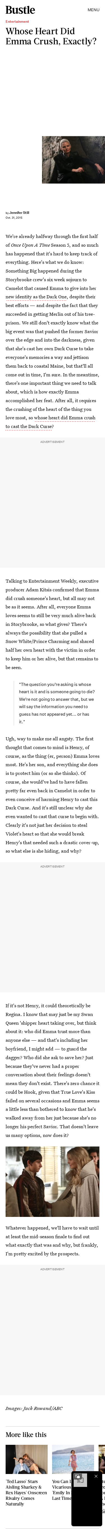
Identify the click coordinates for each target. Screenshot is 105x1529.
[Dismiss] (96, 1476)
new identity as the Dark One (36, 296)
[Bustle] (20, 10)
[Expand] (77, 1476)
